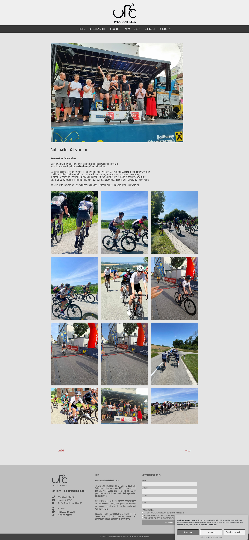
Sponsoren (150, 29)
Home (82, 29)
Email (144, 503)
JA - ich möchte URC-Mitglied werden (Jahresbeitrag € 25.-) (165, 513)
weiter (189, 451)
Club (136, 29)
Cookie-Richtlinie (205, 537)
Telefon (144, 495)
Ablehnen (211, 532)
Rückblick (113, 29)
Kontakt (163, 29)
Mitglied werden (148, 510)
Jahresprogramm (97, 29)
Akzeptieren (188, 532)
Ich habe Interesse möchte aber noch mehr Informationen (165, 515)
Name (144, 481)
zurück (59, 451)
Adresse (145, 488)
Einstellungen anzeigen (234, 532)
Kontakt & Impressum (216, 537)
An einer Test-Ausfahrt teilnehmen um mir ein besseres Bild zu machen (169, 518)
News (127, 29)
